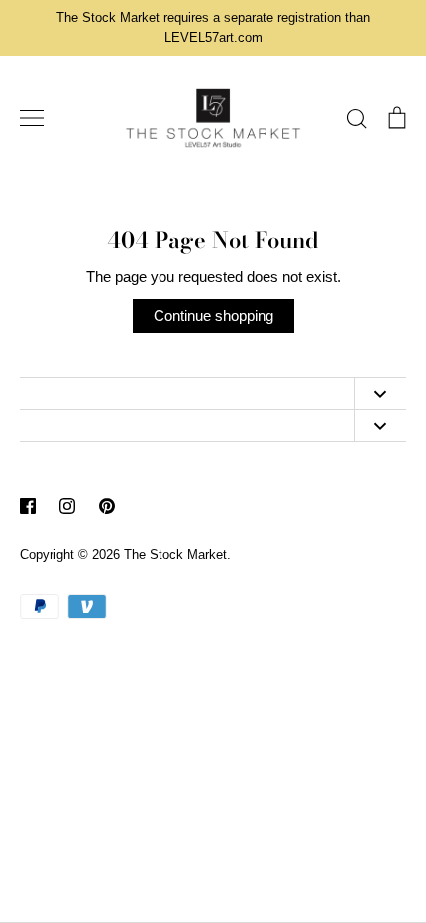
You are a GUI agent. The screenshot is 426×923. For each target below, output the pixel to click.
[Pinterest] (107, 506)
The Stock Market (175, 554)
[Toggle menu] (31, 118)
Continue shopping (213, 315)
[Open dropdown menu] (380, 393)
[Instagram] (67, 506)
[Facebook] (28, 506)
